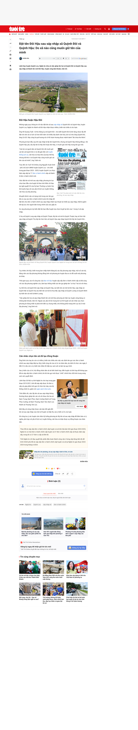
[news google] (79, 58)
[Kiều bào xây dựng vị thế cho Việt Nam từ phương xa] (77, 567)
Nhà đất (105, 34)
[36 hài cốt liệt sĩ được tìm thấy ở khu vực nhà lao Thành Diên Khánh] (29, 567)
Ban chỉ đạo (48, 281)
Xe (63, 34)
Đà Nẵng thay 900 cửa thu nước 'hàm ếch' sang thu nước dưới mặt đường (53, 577)
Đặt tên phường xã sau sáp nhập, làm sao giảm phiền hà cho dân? (31, 533)
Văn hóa (82, 34)
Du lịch (67, 34)
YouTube (79, 29)
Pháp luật (43, 34)
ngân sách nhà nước (44, 389)
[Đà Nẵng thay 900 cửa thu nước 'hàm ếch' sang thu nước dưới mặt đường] (53, 567)
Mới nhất (14, 34)
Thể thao (93, 34)
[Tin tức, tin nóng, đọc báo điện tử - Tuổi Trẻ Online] (17, 29)
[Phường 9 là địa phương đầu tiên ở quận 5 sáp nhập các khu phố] (75, 523)
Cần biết (88, 29)
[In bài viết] (10, 69)
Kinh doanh (50, 34)
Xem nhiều (21, 34)
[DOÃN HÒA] (20, 58)
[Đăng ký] (76, 548)
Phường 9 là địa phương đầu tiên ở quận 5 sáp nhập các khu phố (75, 533)
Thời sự (31, 34)
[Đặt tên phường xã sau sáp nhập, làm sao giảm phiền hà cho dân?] (31, 523)
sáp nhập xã (58, 125)
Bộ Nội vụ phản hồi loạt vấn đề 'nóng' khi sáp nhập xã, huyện (71, 402)
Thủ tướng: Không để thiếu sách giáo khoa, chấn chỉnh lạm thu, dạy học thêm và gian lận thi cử (53, 600)
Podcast (69, 29)
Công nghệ (58, 34)
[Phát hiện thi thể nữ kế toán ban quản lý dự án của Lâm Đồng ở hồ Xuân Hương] (77, 589)
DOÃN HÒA (26, 58)
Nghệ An (28, 504)
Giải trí (88, 34)
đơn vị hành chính (39, 173)
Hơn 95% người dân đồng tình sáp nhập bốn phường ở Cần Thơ (53, 533)
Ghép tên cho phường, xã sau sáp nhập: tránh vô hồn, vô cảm (53, 452)
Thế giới (37, 34)
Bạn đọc (124, 34)
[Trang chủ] (10, 34)
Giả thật (118, 34)
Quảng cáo (98, 29)
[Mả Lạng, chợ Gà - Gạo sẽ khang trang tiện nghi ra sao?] (29, 589)
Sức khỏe (112, 34)
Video (26, 34)
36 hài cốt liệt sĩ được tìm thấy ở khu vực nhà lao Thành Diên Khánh (29, 577)
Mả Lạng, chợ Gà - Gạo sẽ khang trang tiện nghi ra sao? (29, 598)
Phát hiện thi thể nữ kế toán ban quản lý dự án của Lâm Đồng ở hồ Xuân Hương (75, 599)
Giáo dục (99, 34)
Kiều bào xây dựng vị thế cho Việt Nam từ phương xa (76, 576)
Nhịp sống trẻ (74, 34)
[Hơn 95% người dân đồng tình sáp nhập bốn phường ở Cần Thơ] (53, 523)
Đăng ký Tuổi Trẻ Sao (119, 29)
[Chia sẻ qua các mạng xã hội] (72, 473)
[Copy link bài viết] (67, 473)
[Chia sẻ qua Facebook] (63, 473)
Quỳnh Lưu (37, 504)
